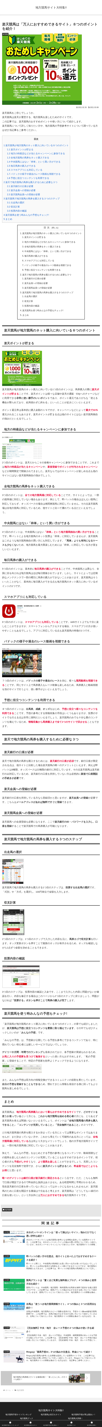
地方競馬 (8, 1210)
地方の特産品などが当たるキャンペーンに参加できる (36, 153)
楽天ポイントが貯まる (20, 149)
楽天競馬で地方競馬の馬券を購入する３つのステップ (32, 198)
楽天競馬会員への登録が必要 (23, 194)
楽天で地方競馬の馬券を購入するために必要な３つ (30, 182)
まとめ (8, 219)
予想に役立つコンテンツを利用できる (28, 178)
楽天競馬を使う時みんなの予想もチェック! (26, 215)
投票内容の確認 (17, 211)
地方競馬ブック (26, 1418)
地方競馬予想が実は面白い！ (83, 1414)
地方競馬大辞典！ (75, 1418)
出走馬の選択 (15, 202)
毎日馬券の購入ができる (21, 166)
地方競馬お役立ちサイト (51, 1414)
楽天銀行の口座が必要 (20, 186)
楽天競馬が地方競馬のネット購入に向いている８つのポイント (36, 145)
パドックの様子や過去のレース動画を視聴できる (33, 174)
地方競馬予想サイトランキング (18, 1414)
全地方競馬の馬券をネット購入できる (28, 157)
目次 (47, 227)
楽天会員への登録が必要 (21, 190)
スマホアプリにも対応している (24, 170)
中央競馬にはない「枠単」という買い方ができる (33, 162)
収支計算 (13, 206)
